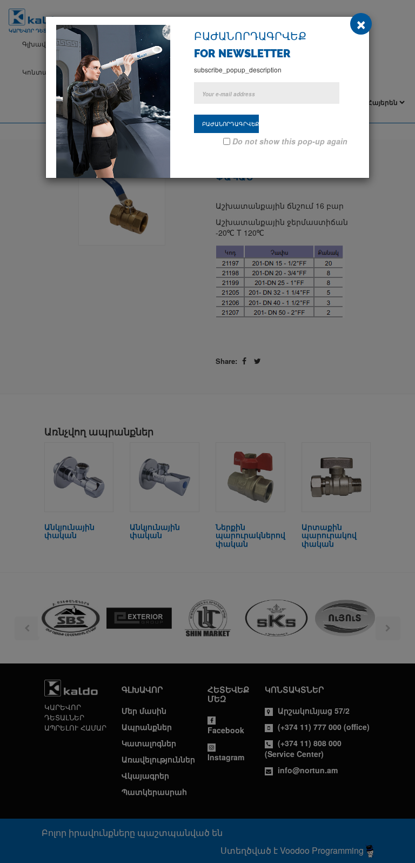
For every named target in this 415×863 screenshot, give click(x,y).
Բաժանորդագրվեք (230, 124)
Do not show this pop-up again (289, 141)
